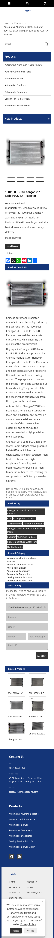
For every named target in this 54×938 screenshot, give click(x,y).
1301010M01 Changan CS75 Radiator (17, 693)
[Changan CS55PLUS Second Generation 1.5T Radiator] (16, 728)
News (30, 887)
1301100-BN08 (14, 523)
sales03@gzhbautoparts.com (23, 791)
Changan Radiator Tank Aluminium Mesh (24, 530)
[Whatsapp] (19, 856)
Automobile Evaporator (16, 92)
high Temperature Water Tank (22, 541)
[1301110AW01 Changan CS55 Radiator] (16, 705)
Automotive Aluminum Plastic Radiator (23, 26)
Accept (30, 930)
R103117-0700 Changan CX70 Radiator (38, 716)
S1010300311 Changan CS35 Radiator (38, 693)
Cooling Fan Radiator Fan (17, 98)
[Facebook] (11, 856)
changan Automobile (33, 523)
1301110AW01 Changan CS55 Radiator (17, 716)
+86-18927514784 (18, 767)
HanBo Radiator (15, 547)
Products (18, 23)
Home (12, 882)
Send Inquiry (13, 246)
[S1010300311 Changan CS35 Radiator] (37, 681)
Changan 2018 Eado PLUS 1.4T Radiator (22, 512)
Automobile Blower (14, 78)
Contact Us (15, 897)
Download (15, 892)
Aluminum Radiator (26, 536)
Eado (9, 518)
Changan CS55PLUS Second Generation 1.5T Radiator (17, 739)
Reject (16, 930)
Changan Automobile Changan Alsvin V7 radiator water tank (38, 733)
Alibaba (10, 253)
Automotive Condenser (16, 85)
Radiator (11, 536)
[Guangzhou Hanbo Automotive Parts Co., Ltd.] (27, 10)
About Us (32, 882)
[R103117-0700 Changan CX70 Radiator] (37, 705)
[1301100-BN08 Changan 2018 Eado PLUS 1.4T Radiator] (25, 153)
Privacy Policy (28, 924)
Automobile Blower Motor (17, 105)
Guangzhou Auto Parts (24, 518)
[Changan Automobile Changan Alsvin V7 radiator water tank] (37, 725)
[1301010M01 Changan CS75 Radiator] (16, 681)
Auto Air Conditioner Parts (18, 71)
